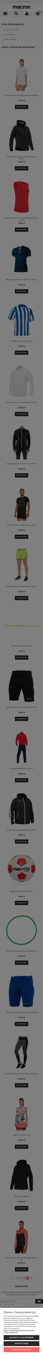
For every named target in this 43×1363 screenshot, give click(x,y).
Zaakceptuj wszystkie (21, 1350)
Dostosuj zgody (21, 1343)
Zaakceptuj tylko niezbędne (21, 1337)
